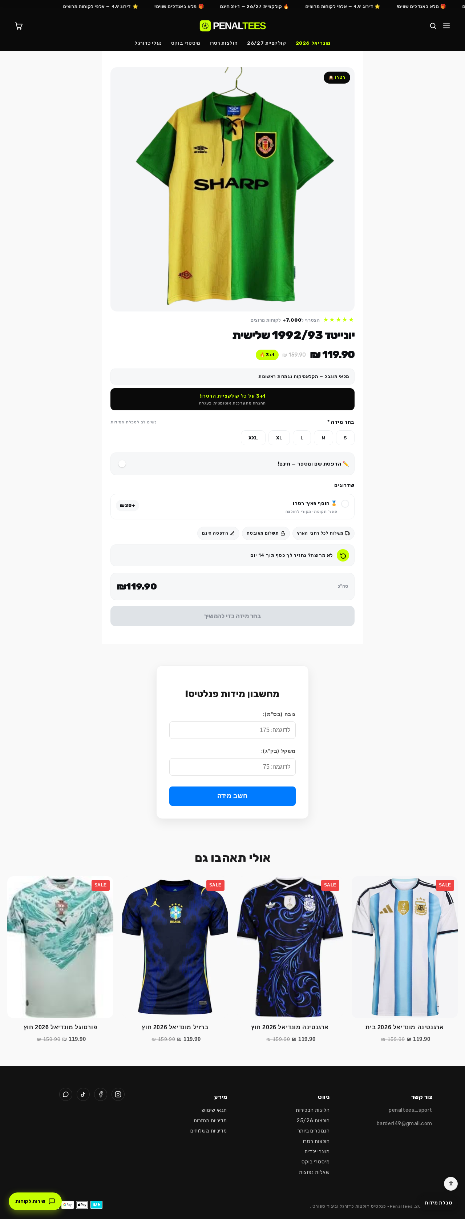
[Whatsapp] (65, 1094)
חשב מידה (232, 796)
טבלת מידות (438, 1203)
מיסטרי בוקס (185, 43)
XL (279, 437)
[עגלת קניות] (19, 26)
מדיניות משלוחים (208, 1131)
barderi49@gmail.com (404, 1124)
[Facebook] (100, 1094)
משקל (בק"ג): (278, 751)
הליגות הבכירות (312, 1110)
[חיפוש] (433, 26)
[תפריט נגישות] (451, 1184)
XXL (253, 437)
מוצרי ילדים (317, 1151)
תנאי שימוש (214, 1110)
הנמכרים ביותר (314, 1131)
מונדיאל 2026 (313, 43)
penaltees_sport (410, 1110)
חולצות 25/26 (312, 1121)
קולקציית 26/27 (266, 43)
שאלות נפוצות (314, 1172)
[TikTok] (83, 1094)
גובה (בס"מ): (279, 714)
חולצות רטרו (224, 43)
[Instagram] (118, 1094)
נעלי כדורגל (148, 43)
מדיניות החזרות (210, 1121)
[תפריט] (446, 26)
